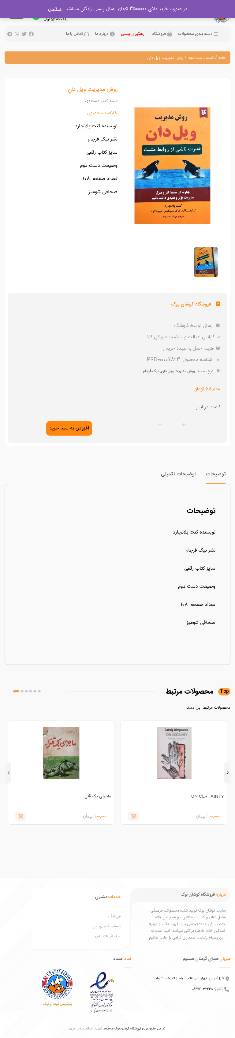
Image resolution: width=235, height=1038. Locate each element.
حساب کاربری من (106, 926)
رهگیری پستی (132, 34)
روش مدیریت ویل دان (178, 371)
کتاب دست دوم (201, 58)
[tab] (216, 477)
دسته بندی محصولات (195, 34)
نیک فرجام (151, 371)
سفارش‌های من (108, 936)
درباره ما (101, 34)
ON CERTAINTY (207, 796)
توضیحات (216, 474)
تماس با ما (74, 34)
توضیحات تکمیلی (178, 474)
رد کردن (55, 9)
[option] (206, 262)
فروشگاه (159, 34)
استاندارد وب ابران (81, 1029)
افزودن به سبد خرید (69, 428)
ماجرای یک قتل (98, 796)
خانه (222, 58)
